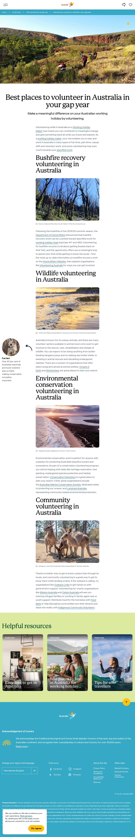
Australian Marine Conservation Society (60, 484)
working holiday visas (47, 242)
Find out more (26, 816)
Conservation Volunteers (63, 477)
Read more (22, 746)
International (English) (14, 770)
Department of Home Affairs (50, 235)
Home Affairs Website (54, 261)
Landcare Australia (76, 488)
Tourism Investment (119, 776)
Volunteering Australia (51, 265)
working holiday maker (49, 138)
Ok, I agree (36, 828)
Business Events (121, 772)
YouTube (57, 775)
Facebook (58, 769)
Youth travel (16, 12)
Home (4, 12)
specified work (64, 150)
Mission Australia (48, 592)
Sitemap (97, 782)
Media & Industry (122, 768)
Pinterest (77, 775)
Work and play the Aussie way (37, 12)
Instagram (77, 769)
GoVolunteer (52, 370)
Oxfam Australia (70, 592)
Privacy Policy (99, 768)
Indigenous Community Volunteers (76, 607)
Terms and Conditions (98, 772)
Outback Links (61, 584)
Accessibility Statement (98, 778)
